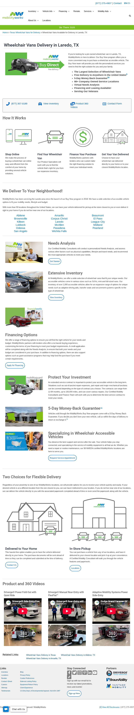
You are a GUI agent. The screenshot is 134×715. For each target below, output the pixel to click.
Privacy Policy (25, 675)
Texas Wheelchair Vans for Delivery (25, 32)
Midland (97, 224)
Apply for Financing (15, 365)
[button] (33, 11)
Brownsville (20, 218)
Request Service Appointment (62, 458)
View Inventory (51, 103)
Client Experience (26, 688)
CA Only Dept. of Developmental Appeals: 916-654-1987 (40, 691)
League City (98, 221)
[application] (37, 11)
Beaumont (98, 215)
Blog (21, 672)
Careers (4, 684)
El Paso (97, 218)
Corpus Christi (59, 218)
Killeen (20, 221)
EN (125, 3)
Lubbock (21, 224)
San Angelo (20, 231)
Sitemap (4, 688)
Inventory (4, 672)
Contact (117, 3)
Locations (75, 568)
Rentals (4, 678)
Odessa (20, 228)
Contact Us (11, 565)
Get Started (55, 261)
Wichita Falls (59, 231)
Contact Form (114, 103)
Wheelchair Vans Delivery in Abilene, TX (78, 655)
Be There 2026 (67, 27)
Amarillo (59, 215)
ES (128, 3)
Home (5, 32)
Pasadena (59, 228)
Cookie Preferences (27, 678)
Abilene (20, 215)
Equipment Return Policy (29, 684)
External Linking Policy (28, 681)
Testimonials (5, 691)
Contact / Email (6, 681)
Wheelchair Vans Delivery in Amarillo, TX (43, 658)
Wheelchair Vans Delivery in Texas (41, 655)
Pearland (98, 228)
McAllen (59, 224)
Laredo (59, 221)
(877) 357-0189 (19, 103)
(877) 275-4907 (103, 3)
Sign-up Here (74, 693)
